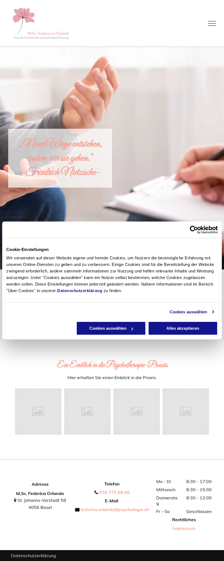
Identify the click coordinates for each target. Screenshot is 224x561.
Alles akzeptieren (182, 328)
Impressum (183, 528)
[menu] (212, 23)
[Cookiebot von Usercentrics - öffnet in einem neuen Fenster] (194, 230)
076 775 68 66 (114, 492)
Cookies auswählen (188, 312)
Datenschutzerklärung (79, 290)
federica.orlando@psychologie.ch (115, 509)
